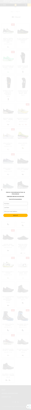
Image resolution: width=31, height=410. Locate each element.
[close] (1, 190)
